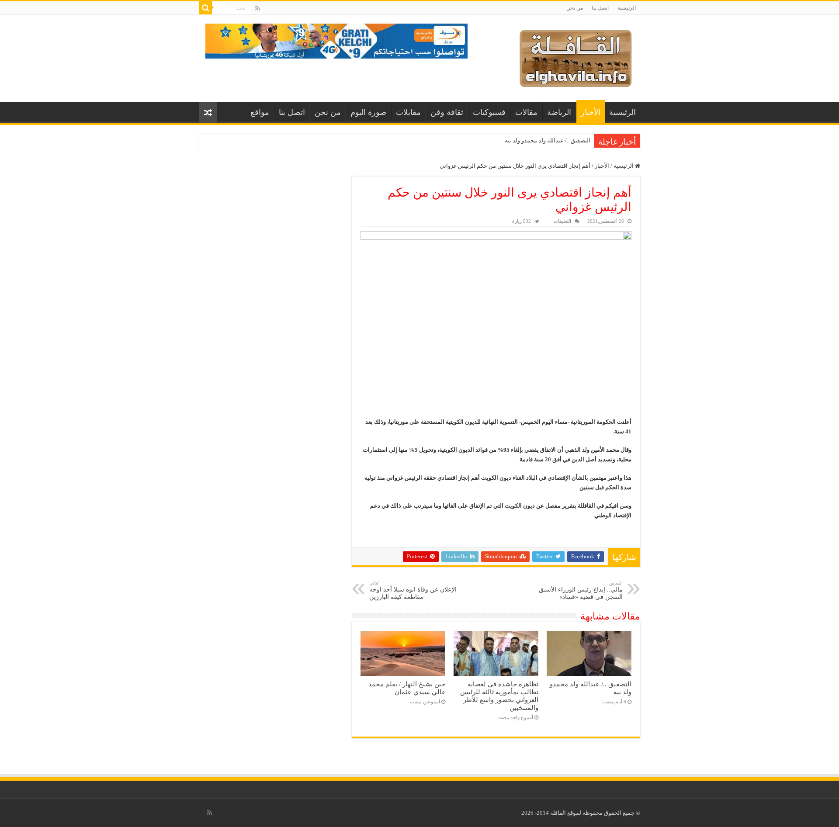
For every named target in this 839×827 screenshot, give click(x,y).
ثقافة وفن (446, 112)
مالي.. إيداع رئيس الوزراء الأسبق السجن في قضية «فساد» (581, 590)
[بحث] (205, 7)
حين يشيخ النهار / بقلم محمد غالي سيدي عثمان (406, 688)
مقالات (526, 112)
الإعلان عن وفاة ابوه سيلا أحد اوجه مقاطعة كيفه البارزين (413, 590)
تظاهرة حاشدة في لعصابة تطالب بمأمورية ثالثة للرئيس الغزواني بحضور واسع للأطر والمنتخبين (499, 695)
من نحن (574, 8)
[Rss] (257, 8)
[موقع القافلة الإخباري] (576, 56)
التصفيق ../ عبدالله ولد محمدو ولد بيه (547, 140)
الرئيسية (626, 8)
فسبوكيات (489, 112)
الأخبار (590, 112)
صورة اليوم (368, 112)
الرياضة (559, 112)
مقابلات (408, 112)
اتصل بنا (600, 8)
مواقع (259, 112)
